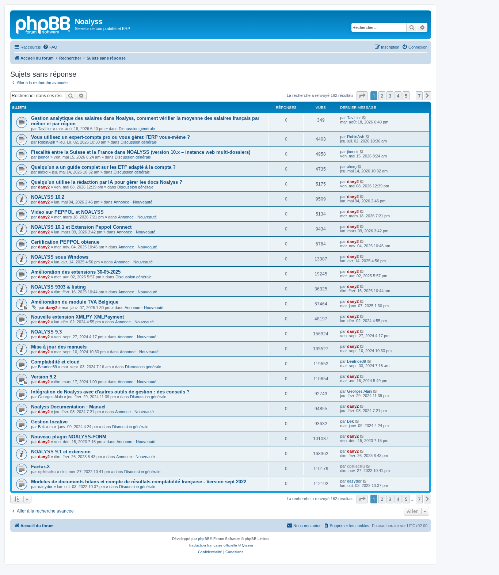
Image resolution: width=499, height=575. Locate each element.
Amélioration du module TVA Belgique (74, 302)
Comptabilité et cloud (55, 362)
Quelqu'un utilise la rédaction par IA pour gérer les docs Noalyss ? (106, 182)
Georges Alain (50, 397)
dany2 (44, 187)
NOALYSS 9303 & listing (58, 287)
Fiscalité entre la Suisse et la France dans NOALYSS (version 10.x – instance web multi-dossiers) (140, 152)
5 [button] (406, 95)
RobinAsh (46, 142)
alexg (42, 172)
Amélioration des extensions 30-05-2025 (76, 272)
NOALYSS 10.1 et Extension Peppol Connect (81, 227)
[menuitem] (50, 47)
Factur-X (40, 466)
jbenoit (43, 157)
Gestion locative (49, 421)
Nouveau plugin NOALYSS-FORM (68, 436)
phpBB (204, 539)
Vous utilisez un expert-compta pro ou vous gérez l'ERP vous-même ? (110, 137)
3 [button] (390, 95)
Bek (41, 426)
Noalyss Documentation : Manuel (68, 407)
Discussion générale (137, 128)
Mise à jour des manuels (59, 347)
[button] (362, 95)
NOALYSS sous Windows (59, 257)
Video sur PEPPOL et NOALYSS (67, 212)
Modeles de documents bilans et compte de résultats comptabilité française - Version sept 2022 (138, 481)
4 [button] (398, 95)
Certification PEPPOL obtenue (65, 242)
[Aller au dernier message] (364, 117)
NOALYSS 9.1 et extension (61, 451)
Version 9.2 (43, 377)
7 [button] (419, 95)
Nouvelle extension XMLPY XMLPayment (77, 317)
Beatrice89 (47, 367)
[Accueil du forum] (43, 23)
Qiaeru (247, 545)
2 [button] (382, 95)
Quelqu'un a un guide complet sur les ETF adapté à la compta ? (103, 167)
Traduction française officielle (212, 545)
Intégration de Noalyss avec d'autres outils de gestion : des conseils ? (110, 392)
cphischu (47, 471)
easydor (45, 486)
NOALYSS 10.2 (47, 197)
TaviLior (45, 128)
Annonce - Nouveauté (133, 202)
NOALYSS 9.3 (46, 332)
